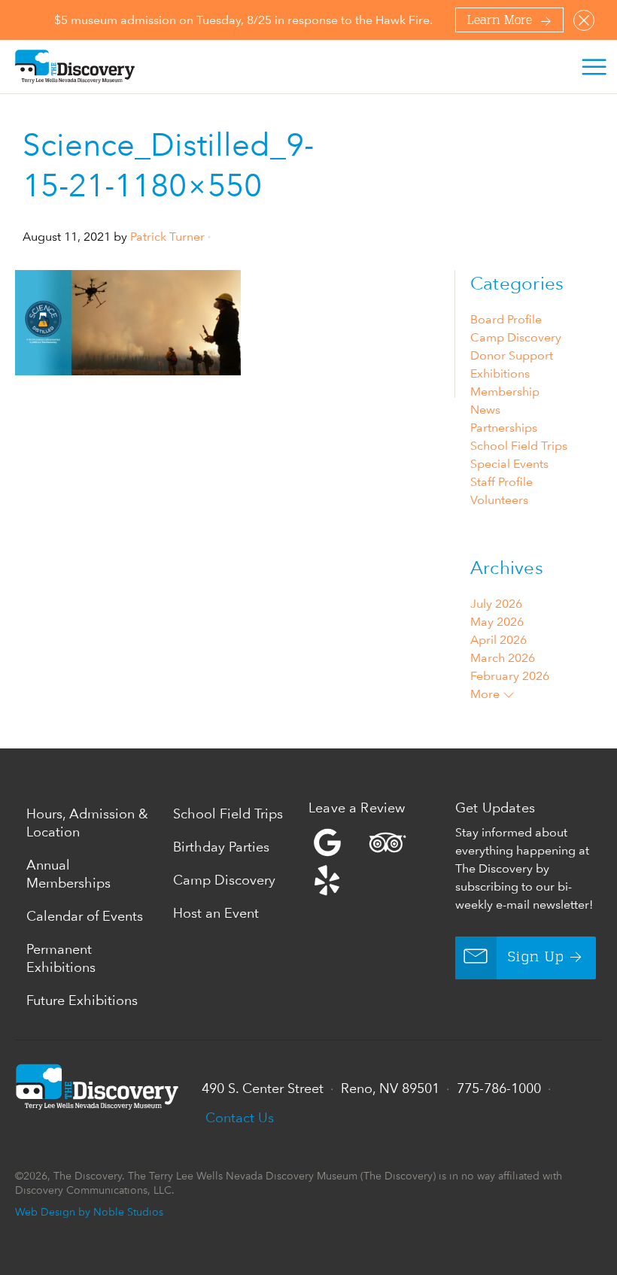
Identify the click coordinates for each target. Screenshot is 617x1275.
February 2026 (509, 676)
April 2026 (498, 640)
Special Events (509, 464)
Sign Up (536, 957)
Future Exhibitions (82, 1000)
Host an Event (216, 913)
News (485, 409)
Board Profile (506, 319)
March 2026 (502, 658)
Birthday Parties (221, 847)
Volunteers (499, 500)
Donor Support (511, 355)
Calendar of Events (84, 916)
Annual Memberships (68, 874)
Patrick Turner (167, 236)
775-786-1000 (499, 1088)
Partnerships (503, 427)
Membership (504, 391)
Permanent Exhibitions (61, 958)
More (486, 694)
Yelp (378, 861)
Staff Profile (501, 482)
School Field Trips (518, 446)
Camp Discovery (515, 337)
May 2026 (497, 622)
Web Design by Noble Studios (89, 1211)
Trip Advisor (387, 842)
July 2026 (496, 604)
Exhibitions (500, 373)
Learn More (499, 21)
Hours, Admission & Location (87, 822)
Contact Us (239, 1117)
